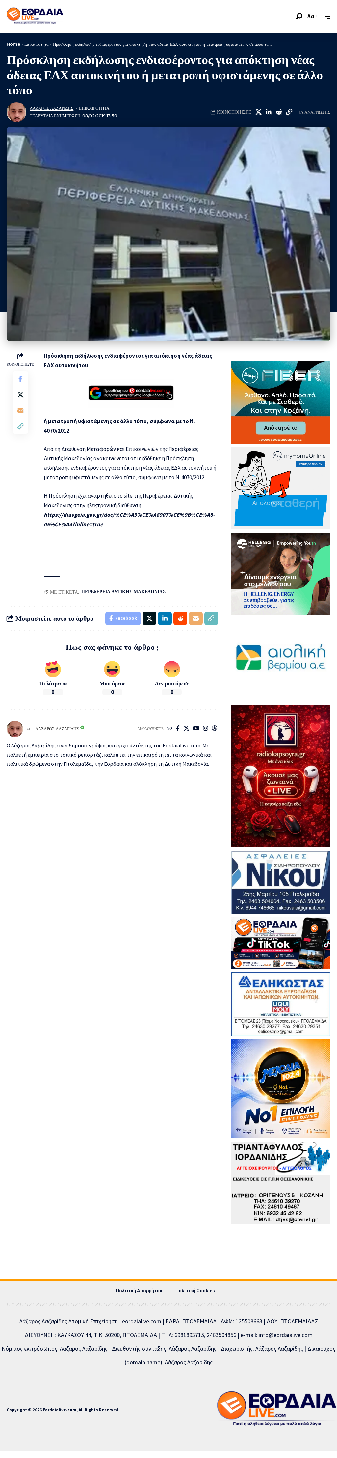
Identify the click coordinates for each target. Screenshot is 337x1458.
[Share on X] (258, 112)
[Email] (20, 410)
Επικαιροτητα (94, 108)
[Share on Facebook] (20, 379)
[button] (299, 16)
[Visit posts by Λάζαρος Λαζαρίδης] (16, 112)
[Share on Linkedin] (268, 112)
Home (13, 44)
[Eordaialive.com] (35, 16)
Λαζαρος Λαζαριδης (51, 108)
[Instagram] (205, 729)
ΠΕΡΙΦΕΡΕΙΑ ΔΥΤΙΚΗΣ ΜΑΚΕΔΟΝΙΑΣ (123, 592)
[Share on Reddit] (278, 112)
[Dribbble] (214, 729)
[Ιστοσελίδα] (169, 729)
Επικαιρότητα (36, 44)
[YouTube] (196, 729)
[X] (186, 729)
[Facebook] (177, 729)
